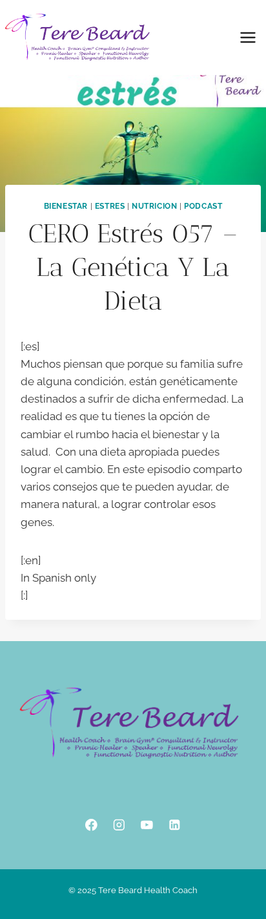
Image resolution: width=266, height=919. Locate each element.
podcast (203, 206)
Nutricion (154, 206)
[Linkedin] (175, 825)
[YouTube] (147, 825)
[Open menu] (247, 37)
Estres (110, 206)
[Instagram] (119, 825)
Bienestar (66, 206)
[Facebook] (91, 825)
